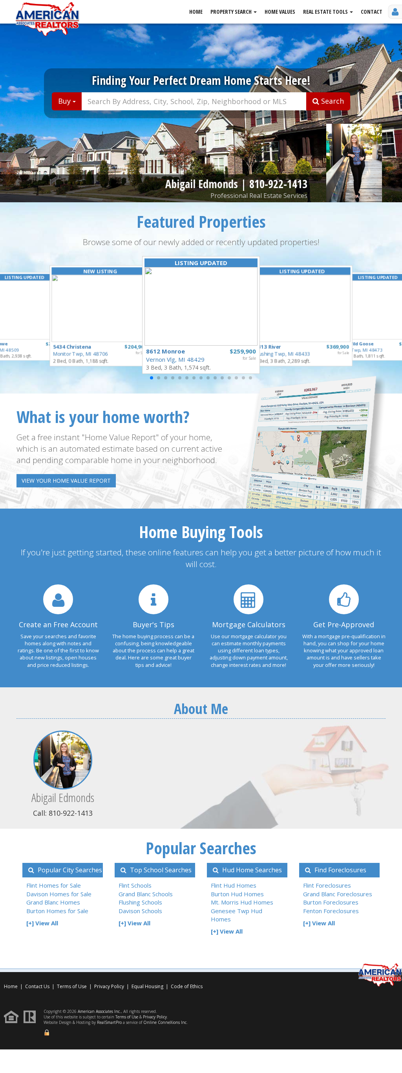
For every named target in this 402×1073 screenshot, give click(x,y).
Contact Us (37, 986)
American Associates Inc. (99, 1011)
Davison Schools (140, 911)
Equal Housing (148, 986)
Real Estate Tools (326, 11)
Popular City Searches (69, 870)
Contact (371, 11)
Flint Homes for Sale (53, 885)
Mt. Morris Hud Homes (242, 902)
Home (196, 11)
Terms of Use (72, 986)
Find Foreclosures (339, 870)
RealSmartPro (109, 1022)
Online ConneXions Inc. (165, 1022)
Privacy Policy (109, 986)
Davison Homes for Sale (58, 894)
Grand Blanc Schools (146, 894)
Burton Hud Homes (237, 894)
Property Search (231, 11)
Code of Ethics (187, 986)
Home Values (280, 11)
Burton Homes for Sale (57, 911)
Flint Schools (135, 885)
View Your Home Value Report (66, 480)
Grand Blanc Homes (53, 902)
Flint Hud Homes (233, 885)
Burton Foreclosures (330, 902)
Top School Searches (160, 870)
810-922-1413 (278, 183)
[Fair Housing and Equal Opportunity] (13, 1016)
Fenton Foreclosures (331, 911)
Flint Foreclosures (327, 885)
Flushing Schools (140, 902)
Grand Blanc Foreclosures (337, 894)
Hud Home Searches (251, 870)
